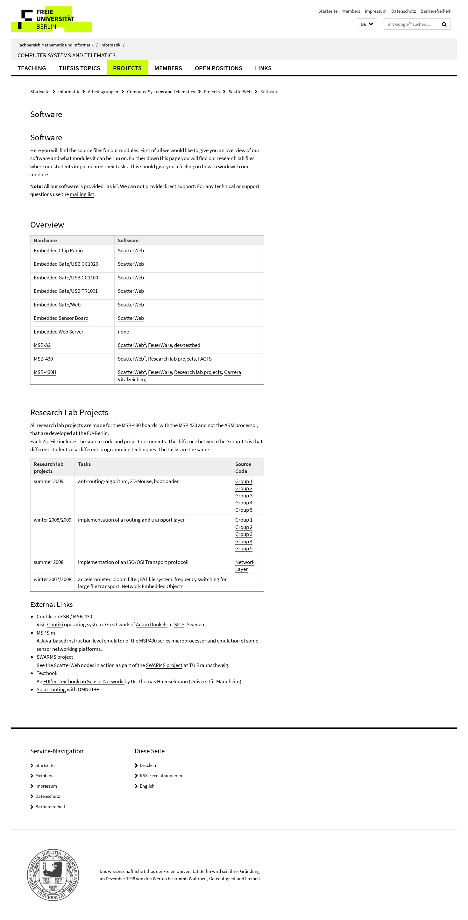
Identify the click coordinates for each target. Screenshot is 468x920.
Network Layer (244, 565)
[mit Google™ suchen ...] (444, 24)
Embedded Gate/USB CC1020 (66, 263)
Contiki (55, 624)
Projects (127, 68)
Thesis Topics (79, 68)
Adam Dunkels (151, 624)
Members (351, 11)
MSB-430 (43, 358)
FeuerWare (160, 344)
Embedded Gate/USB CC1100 (66, 277)
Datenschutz (403, 11)
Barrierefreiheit (435, 11)
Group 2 (243, 488)
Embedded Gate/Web (57, 304)
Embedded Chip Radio (58, 250)
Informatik (112, 45)
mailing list (82, 194)
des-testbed (187, 344)
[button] (367, 24)
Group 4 (243, 502)
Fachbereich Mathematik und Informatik (58, 45)
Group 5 (243, 509)
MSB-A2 (42, 344)
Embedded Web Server (58, 331)
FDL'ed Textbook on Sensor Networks (83, 681)
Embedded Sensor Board (61, 317)
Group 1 (243, 481)
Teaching (32, 68)
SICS (179, 624)
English (147, 786)
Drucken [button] (148, 765)
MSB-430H (45, 372)
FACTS (205, 358)
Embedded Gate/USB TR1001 (66, 290)
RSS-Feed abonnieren (161, 775)
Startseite (327, 11)
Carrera (232, 372)
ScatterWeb (240, 91)
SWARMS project (164, 665)
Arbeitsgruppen (103, 91)
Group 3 (243, 495)
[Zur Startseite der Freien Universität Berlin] (64, 19)
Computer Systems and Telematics (67, 55)
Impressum (375, 11)
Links (263, 68)
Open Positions (218, 68)
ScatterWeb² (132, 344)
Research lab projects (172, 358)
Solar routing (51, 689)
